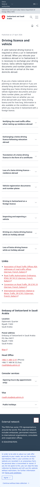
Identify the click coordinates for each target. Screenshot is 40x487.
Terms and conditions (13, 473)
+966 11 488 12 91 (9, 360)
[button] (36, 420)
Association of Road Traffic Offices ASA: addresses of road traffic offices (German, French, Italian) (20, 269)
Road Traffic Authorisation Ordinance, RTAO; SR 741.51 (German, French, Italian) (20, 278)
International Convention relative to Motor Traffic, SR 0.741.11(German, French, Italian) (19, 293)
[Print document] (32, 25)
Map (4, 349)
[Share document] (37, 25)
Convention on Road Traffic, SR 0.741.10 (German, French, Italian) (21, 285)
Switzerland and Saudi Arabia (15, 17)
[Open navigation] (36, 17)
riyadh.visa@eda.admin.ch (13, 397)
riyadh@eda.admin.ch (11, 365)
